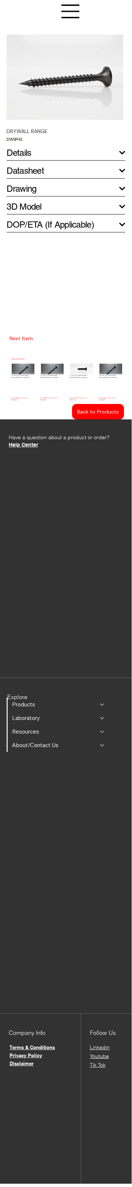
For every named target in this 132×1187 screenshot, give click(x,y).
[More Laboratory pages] (102, 718)
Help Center (23, 445)
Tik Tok (98, 1065)
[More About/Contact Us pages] (102, 745)
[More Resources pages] (102, 732)
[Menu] (70, 11)
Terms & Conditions (32, 1047)
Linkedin (100, 1047)
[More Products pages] (102, 704)
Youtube (99, 1056)
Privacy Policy (26, 1055)
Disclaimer (22, 1063)
